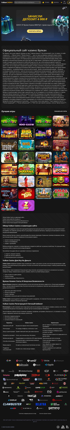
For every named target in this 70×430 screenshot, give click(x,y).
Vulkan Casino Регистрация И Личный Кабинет (15, 222)
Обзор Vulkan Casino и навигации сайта (13, 217)
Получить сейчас (35, 31)
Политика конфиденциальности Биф (27, 413)
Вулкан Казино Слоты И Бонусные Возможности (16, 221)
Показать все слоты (60, 111)
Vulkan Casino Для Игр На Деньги (11, 219)
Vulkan (7, 2)
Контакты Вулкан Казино (45, 413)
